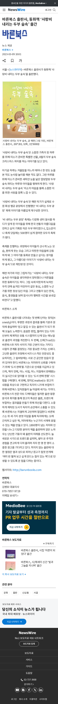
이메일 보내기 (10, 495)
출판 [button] (15, 592)
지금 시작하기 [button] (13, 621)
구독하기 (49, 543)
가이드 (29, 666)
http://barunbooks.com (27, 470)
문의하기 (29, 684)
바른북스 (7, 49)
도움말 (29, 673)
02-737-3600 (30, 679)
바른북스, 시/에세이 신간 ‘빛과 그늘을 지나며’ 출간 (37, 563)
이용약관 (33, 699)
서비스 (29, 659)
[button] (4, 60)
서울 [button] (36, 592)
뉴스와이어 (15, 69)
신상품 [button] (25, 592)
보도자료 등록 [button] (29, 643)
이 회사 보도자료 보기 (14, 574)
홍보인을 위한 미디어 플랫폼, (28, 3)
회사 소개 (23, 699)
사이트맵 (43, 699)
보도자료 (29, 653)
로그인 (14, 699)
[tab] (29, 653)
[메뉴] (3, 9)
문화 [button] (6, 592)
